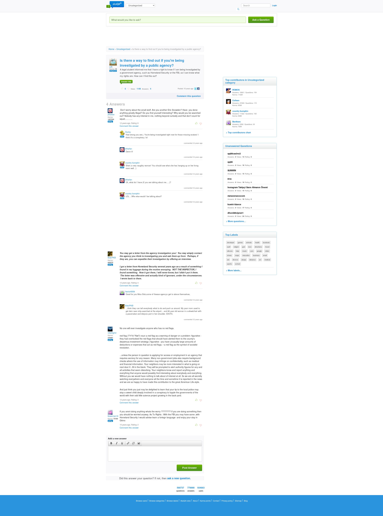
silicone (229, 251)
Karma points (205, 500)
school (237, 264)
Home (111, 49)
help (237, 251)
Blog (246, 500)
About (195, 500)
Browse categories (156, 500)
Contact (216, 500)
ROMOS (236, 89)
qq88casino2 (234, 153)
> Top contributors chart (238, 132)
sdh (111, 66)
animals (249, 242)
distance (252, 259)
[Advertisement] (160, 39)
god (243, 247)
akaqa (243, 259)
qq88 (230, 161)
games (240, 242)
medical (267, 259)
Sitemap (238, 500)
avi (260, 259)
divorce (235, 259)
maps (237, 255)
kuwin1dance (234, 204)
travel (267, 247)
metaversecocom (236, 195)
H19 (229, 178)
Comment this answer (129, 125)
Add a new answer (117, 438)
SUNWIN (232, 170)
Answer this (126, 81)
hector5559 (130, 291)
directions (258, 247)
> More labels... (233, 270)
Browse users (141, 500)
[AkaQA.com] (115, 4)
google (259, 251)
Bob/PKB (112, 257)
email (265, 255)
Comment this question (189, 95)
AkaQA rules (185, 500)
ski (228, 259)
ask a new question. (179, 478)
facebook (266, 242)
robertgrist (112, 332)
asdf (228, 247)
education (246, 255)
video (267, 251)
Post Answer (189, 467)
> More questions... (236, 221)
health (257, 242)
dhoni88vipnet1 (236, 212)
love (249, 247)
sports (229, 264)
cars (251, 251)
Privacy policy (227, 500)
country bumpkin (132, 162)
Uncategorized (123, 49)
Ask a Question (261, 19)
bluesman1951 (114, 416)
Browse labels (172, 500)
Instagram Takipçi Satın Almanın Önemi (248, 187)
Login (274, 5)
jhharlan (111, 114)
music (244, 251)
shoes (229, 255)
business (256, 255)
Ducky (128, 131)
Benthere (236, 121)
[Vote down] (128, 88)
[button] (111, 443)
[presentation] (111, 443)
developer (230, 242)
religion (236, 247)
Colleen (235, 100)
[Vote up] (122, 88)
